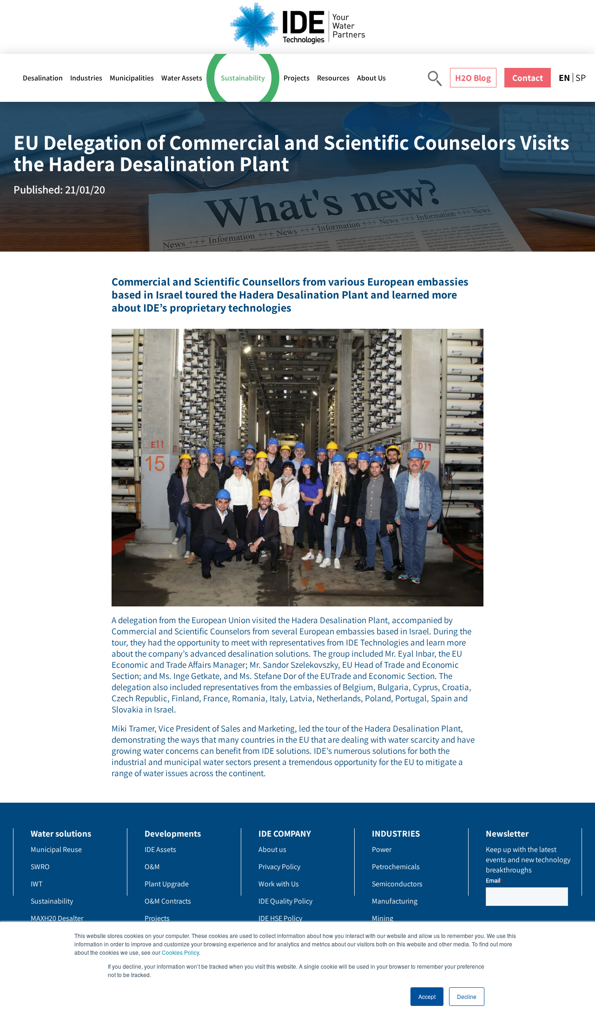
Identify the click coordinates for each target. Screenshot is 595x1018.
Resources (333, 78)
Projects (297, 78)
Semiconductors (397, 884)
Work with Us (278, 884)
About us (272, 849)
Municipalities (132, 78)
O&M (152, 867)
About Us (371, 78)
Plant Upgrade (167, 884)
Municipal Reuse (56, 849)
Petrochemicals (396, 867)
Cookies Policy (180, 952)
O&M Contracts (168, 901)
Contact (527, 77)
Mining (382, 918)
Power (381, 849)
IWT (37, 884)
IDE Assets (160, 849)
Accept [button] (427, 996)
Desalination (43, 78)
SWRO (40, 867)
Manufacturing (394, 901)
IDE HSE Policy (280, 918)
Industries (86, 78)
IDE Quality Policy (285, 901)
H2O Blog (473, 77)
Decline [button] (466, 996)
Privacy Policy (279, 867)
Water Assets (181, 78)
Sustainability (243, 78)
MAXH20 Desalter (57, 918)
